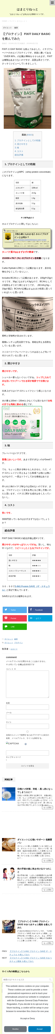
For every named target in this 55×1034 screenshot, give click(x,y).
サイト (9, 722)
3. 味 (17, 148)
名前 (8, 703)
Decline (15, 1029)
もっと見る (48, 807)
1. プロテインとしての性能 (27, 140)
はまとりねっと (27, 9)
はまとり (14, 649)
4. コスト (19, 151)
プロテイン (18, 643)
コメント (11, 669)
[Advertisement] (27, 826)
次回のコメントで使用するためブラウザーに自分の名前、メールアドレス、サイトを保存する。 (27, 736)
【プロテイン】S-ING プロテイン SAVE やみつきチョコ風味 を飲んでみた (34, 924)
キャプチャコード (13, 757)
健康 (16, 639)
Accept (40, 1029)
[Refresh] (25, 743)
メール (9, 713)
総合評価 (19, 155)
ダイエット (8, 639)
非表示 (30, 135)
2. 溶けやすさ (21, 144)
